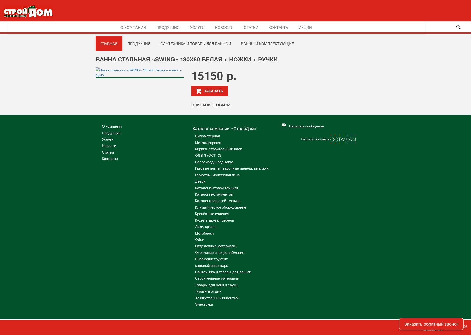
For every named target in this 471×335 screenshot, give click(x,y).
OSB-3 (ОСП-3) (208, 155)
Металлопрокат (208, 142)
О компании (133, 27)
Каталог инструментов (214, 194)
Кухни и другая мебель (214, 220)
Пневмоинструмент (211, 258)
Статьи (251, 27)
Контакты (279, 27)
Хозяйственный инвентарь (217, 297)
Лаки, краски (205, 226)
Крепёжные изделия (212, 213)
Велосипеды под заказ (214, 161)
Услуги (197, 27)
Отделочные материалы (215, 245)
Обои (199, 239)
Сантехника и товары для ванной (195, 43)
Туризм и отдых (208, 291)
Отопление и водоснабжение (219, 252)
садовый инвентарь (211, 265)
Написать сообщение (306, 125)
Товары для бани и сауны (216, 284)
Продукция (168, 27)
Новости (224, 27)
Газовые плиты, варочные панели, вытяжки (231, 168)
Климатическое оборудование (220, 207)
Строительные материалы (217, 278)
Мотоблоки (204, 233)
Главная (109, 43)
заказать (213, 91)
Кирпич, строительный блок (218, 148)
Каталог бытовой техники (216, 187)
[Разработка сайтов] (343, 138)
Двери (200, 181)
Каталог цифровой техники (217, 200)
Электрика (204, 304)
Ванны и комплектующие (267, 43)
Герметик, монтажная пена (217, 174)
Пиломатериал (207, 135)
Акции (305, 27)
